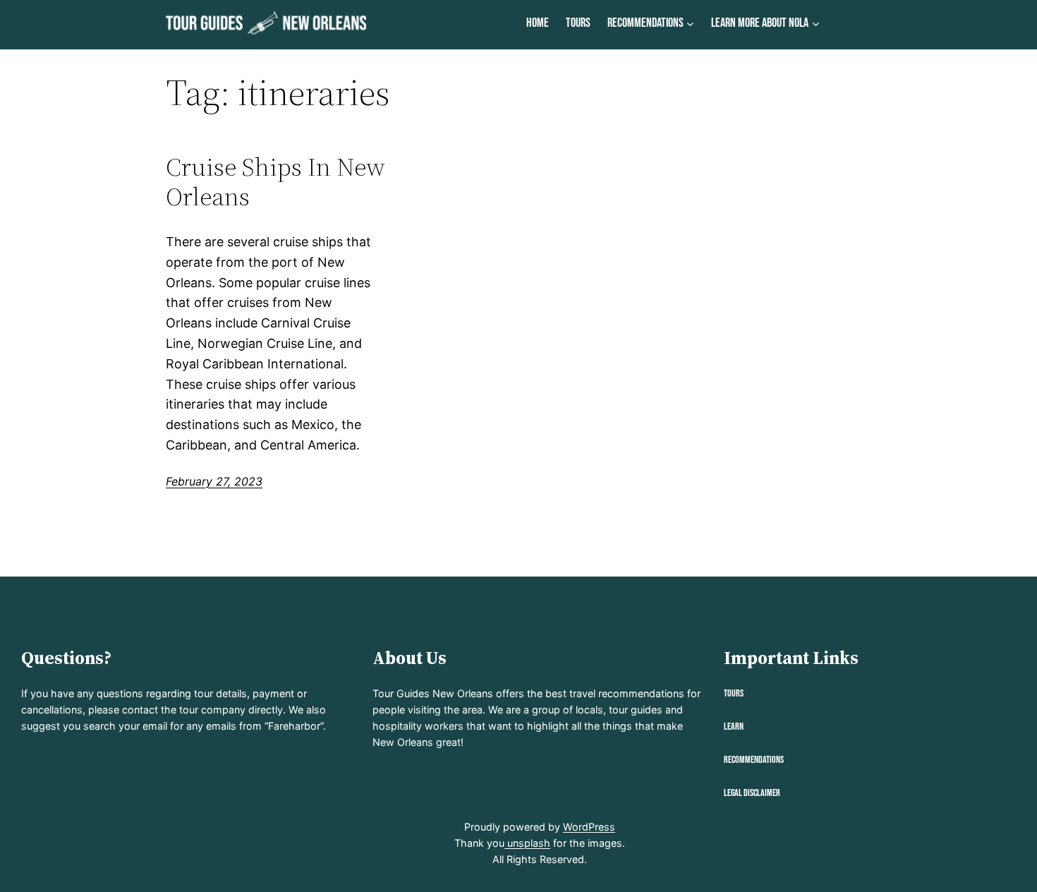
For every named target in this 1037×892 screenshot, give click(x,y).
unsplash (527, 843)
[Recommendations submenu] (690, 24)
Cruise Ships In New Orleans (275, 181)
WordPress (589, 827)
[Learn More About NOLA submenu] (816, 24)
